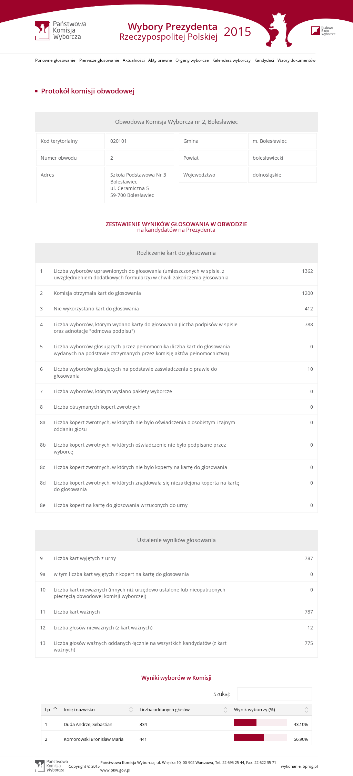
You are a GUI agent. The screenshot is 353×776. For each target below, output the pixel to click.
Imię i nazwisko (79, 709)
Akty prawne (160, 60)
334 (143, 724)
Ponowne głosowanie (55, 60)
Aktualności (134, 60)
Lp (47, 709)
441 (143, 739)
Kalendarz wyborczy (231, 60)
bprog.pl (310, 766)
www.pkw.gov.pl (115, 770)
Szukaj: (221, 694)
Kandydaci (264, 60)
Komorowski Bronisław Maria (93, 739)
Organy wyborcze (192, 60)
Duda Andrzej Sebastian (88, 724)
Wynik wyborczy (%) (254, 709)
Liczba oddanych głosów (165, 709)
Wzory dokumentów (296, 60)
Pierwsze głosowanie (99, 60)
